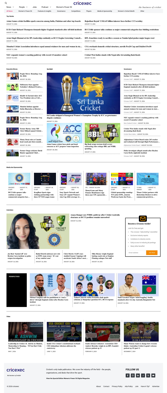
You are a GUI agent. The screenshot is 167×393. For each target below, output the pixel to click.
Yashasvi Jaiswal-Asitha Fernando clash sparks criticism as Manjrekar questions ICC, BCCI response (93, 298)
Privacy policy (117, 386)
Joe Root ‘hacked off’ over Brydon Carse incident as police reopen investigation (19, 256)
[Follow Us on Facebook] (128, 375)
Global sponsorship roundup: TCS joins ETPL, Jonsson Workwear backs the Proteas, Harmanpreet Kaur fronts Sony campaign (122, 194)
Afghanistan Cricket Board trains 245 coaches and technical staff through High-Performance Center (141, 140)
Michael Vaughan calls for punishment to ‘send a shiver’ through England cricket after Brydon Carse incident (49, 299)
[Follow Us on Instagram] (133, 375)
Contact (106, 386)
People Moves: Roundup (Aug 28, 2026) (31, 75)
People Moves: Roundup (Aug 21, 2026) (31, 119)
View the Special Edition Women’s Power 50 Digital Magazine (68, 378)
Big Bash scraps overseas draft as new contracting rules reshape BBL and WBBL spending (100, 146)
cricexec (16, 386)
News (8, 7)
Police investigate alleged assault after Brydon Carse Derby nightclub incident (141, 152)
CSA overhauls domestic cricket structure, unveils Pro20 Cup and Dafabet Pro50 (118, 46)
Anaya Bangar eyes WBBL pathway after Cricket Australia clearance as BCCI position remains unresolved (95, 216)
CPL (86, 187)
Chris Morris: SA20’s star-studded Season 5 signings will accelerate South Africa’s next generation (75, 256)
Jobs (35, 7)
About (98, 386)
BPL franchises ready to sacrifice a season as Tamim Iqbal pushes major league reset (119, 38)
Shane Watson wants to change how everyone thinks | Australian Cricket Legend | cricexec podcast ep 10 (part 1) (140, 346)
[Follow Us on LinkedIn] (138, 375)
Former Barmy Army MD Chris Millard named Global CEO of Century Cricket (30, 130)
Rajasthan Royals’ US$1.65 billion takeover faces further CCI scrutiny (114, 21)
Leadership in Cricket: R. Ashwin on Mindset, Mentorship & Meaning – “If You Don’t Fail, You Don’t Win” (25, 346)
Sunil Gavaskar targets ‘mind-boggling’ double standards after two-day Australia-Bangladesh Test (136, 298)
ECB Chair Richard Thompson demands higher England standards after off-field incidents (44, 29)
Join (136, 386)
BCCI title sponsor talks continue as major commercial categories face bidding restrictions (122, 29)
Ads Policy (129, 386)
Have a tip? (145, 386)
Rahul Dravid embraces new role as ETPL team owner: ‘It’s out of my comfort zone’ (48, 256)
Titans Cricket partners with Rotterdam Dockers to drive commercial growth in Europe (147, 194)
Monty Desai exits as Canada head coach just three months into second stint (31, 140)
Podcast (45, 7)
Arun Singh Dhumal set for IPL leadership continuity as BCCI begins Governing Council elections (43, 38)
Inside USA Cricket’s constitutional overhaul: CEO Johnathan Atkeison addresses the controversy (63, 346)
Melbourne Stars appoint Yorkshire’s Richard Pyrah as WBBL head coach (31, 86)
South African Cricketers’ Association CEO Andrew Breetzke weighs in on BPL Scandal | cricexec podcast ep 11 (102, 346)
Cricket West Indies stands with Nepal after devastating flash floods (112, 55)
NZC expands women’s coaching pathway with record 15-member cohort (36, 55)
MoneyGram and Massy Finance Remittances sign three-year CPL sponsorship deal (95, 192)
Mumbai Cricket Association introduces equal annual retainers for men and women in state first (44, 46)
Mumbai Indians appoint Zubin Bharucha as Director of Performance (31, 108)
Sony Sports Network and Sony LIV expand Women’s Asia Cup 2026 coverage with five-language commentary (70, 194)
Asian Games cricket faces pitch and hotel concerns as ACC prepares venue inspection (63, 145)
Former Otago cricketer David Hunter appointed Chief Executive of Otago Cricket (31, 152)
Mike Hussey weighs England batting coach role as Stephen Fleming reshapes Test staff (103, 256)
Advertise (155, 386)
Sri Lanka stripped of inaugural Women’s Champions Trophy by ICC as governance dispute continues (82, 116)
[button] (6, 3)
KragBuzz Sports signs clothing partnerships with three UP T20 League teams (44, 194)
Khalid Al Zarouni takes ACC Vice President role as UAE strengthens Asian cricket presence (31, 97)
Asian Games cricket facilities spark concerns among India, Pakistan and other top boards (43, 21)
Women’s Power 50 (64, 7)
